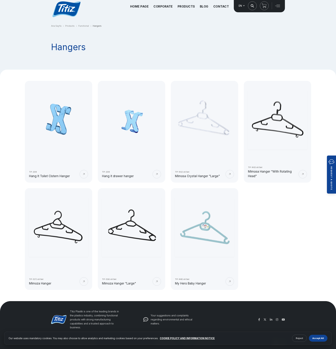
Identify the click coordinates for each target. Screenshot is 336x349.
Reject (299, 338)
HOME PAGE (139, 6)
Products (70, 26)
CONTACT (221, 6)
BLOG (204, 6)
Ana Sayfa (56, 26)
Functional (83, 26)
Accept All (318, 338)
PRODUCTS (186, 6)
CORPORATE (163, 6)
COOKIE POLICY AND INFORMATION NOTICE (187, 338)
